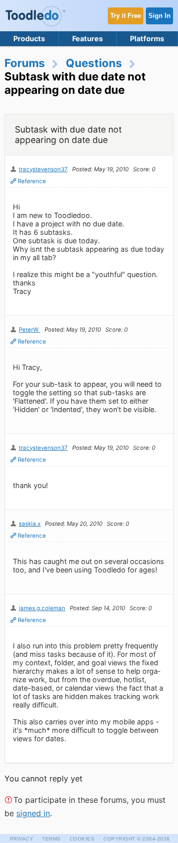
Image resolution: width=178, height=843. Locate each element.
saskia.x (30, 523)
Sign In (159, 15)
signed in (33, 813)
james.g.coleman (42, 608)
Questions (94, 63)
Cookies (82, 839)
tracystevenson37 (43, 169)
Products (29, 38)
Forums (24, 63)
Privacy (22, 839)
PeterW (29, 329)
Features (87, 38)
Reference (32, 181)
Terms (51, 839)
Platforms (147, 38)
